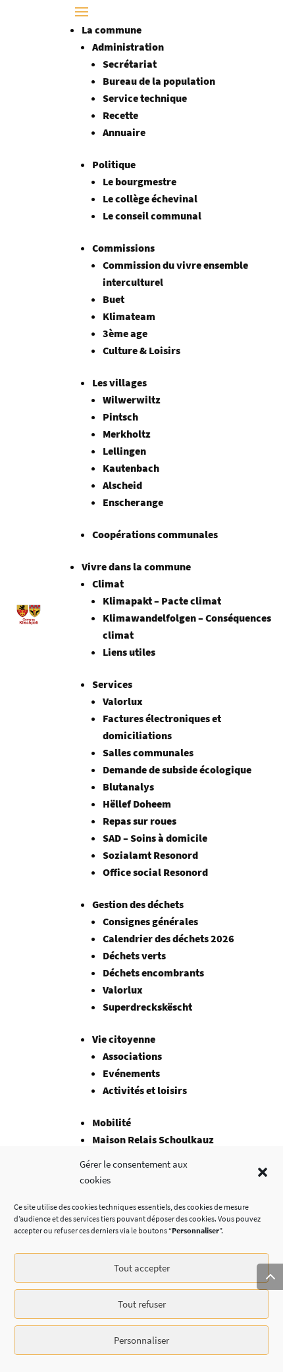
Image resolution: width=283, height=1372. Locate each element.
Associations (132, 1056)
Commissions (123, 247)
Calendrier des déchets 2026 (168, 938)
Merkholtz (127, 433)
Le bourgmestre (139, 181)
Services (112, 684)
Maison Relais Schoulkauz (153, 1139)
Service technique (145, 97)
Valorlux (123, 701)
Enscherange (133, 502)
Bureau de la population (159, 80)
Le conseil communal (152, 215)
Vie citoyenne (123, 1038)
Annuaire (124, 132)
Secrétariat (130, 63)
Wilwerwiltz (132, 399)
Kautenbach (131, 467)
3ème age (125, 333)
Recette (120, 115)
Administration (128, 46)
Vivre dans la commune (136, 566)
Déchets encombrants (153, 972)
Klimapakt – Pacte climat (162, 600)
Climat (108, 583)
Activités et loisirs (145, 1090)
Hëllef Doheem (137, 803)
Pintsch (120, 416)
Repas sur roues (139, 820)
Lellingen (124, 450)
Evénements (131, 1073)
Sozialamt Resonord (150, 854)
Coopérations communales (155, 534)
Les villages (119, 382)
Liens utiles (129, 651)
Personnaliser (141, 1340)
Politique (114, 164)
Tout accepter (142, 1268)
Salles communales (148, 752)
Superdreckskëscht (147, 1006)
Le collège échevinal (150, 198)
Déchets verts (134, 955)
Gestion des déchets (138, 904)
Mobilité (111, 1122)
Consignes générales (150, 921)
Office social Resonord (155, 872)
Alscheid (122, 485)
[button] (262, 1172)
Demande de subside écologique (177, 769)
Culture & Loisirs (141, 350)
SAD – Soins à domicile (155, 837)
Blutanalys (128, 786)
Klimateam (129, 316)
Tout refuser (142, 1304)
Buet (113, 299)
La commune (112, 29)
